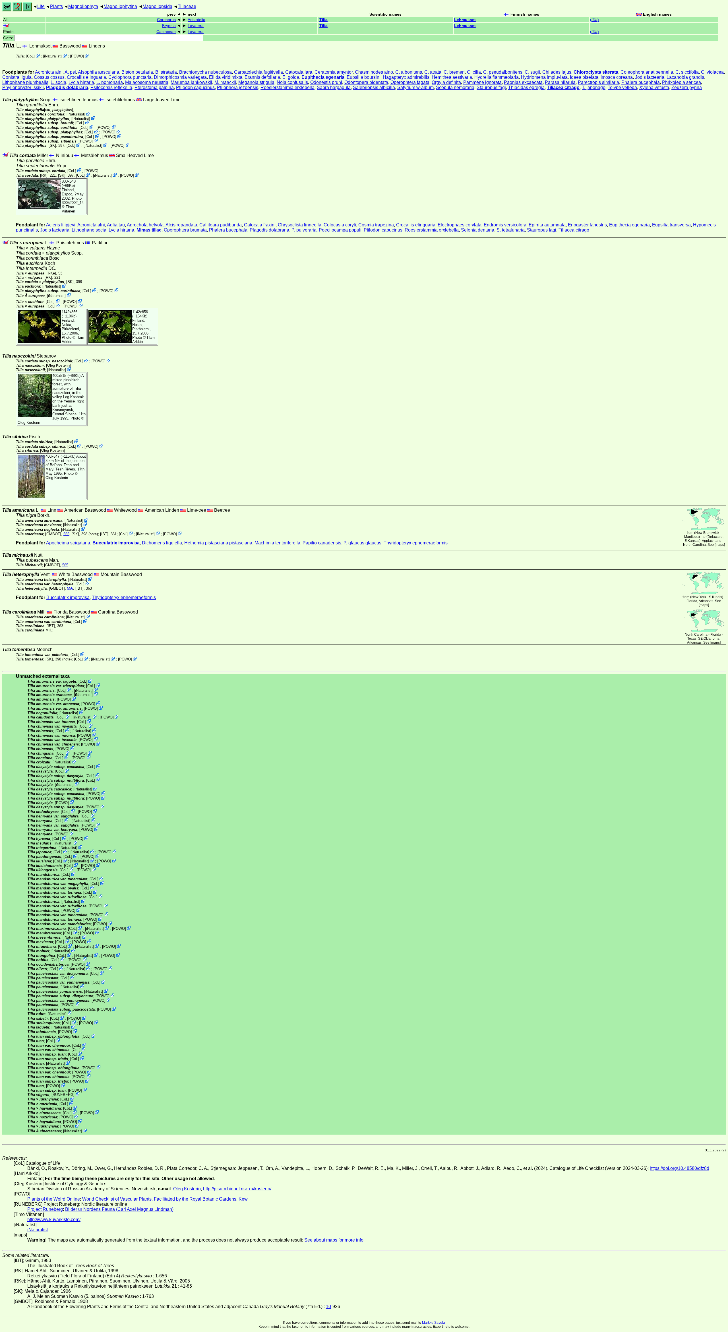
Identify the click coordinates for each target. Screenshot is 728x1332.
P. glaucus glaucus (362, 542)
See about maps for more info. (334, 1240)
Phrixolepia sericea (681, 82)
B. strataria (166, 72)
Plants (56, 6)
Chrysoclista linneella (299, 224)
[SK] (52, 145)
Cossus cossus (49, 77)
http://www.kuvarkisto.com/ (53, 1219)
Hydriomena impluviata (544, 77)
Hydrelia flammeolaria (496, 77)
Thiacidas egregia (526, 87)
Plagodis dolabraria (67, 87)
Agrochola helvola (145, 224)
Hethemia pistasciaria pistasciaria (218, 542)
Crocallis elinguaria (86, 77)
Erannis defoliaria (262, 77)
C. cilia (474, 72)
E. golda (290, 77)
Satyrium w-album (415, 87)
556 (70, 588)
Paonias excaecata (523, 82)
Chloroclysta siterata (596, 72)
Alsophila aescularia (98, 72)
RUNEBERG (63, 1095)
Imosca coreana (617, 77)
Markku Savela (433, 1323)
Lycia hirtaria (81, 82)
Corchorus (166, 20)
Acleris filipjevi (60, 224)
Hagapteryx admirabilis (406, 77)
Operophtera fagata (409, 82)
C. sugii (532, 72)
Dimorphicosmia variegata (180, 77)
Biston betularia (137, 72)
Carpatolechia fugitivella (258, 72)
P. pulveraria (304, 230)
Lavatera (196, 26)
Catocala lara (298, 72)
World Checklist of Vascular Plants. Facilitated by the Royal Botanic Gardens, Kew (165, 1199)
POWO (77, 56)
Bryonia (169, 26)
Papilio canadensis (322, 542)
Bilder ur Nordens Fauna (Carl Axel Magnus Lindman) (119, 1209)
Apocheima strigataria (68, 542)
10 (328, 1306)
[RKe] (51, 273)
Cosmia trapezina (376, 224)
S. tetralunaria (511, 230)
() (594, 20)
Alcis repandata (181, 224)
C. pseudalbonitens (502, 72)
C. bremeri (454, 72)
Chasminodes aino (374, 72)
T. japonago (593, 87)
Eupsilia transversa (671, 224)
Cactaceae (166, 32)
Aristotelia (196, 20)
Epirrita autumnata (547, 224)
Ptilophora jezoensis (237, 87)
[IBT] (104, 534)
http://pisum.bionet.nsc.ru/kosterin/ (237, 1188)
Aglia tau (116, 224)
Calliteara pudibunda (220, 224)
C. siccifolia (687, 72)
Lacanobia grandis (685, 77)
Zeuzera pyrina (686, 87)
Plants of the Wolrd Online (53, 1199)
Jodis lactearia (649, 77)
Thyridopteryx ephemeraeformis (416, 542)
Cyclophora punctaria (130, 77)
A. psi (70, 72)
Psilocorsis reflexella (111, 87)
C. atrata (432, 72)
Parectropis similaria (598, 82)
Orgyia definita (446, 82)
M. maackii (225, 82)
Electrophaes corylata (459, 224)
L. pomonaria (109, 82)
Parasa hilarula (560, 82)
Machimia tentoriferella (277, 542)
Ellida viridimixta (225, 77)
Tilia (323, 20)
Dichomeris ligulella (162, 542)
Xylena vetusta (654, 87)
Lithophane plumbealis (25, 82)
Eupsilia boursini (363, 77)
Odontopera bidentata (366, 82)
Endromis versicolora (505, 224)
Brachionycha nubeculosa (205, 72)
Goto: (8, 38)
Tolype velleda (622, 87)
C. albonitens (408, 72)
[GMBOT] (53, 534)
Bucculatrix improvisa (116, 542)
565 (66, 534)
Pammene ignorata (482, 82)
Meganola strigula (256, 82)
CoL (30, 56)
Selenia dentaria (477, 230)
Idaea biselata (584, 77)
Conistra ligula (17, 77)
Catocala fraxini (260, 224)
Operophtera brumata (185, 230)
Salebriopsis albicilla (374, 87)
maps (719, 545)
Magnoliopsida (157, 6)
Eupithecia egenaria (322, 77)
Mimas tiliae (149, 230)
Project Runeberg (45, 1209)
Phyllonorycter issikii (23, 87)
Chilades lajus (556, 72)
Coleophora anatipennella (647, 72)
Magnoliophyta (83, 6)
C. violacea (712, 72)
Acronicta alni (49, 72)
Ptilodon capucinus (195, 87)
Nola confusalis (292, 82)
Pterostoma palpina (154, 87)
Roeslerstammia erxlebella (287, 87)
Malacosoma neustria (146, 82)
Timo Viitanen (68, 209)
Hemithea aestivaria (452, 77)
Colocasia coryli (340, 224)
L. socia (58, 82)
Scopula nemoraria (455, 87)
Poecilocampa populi (340, 230)
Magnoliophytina (120, 6)
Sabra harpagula (334, 87)
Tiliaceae (187, 6)
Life (41, 6)
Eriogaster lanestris (587, 224)
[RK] (43, 175)
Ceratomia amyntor (334, 72)
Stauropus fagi (491, 87)
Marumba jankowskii (191, 82)
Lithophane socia (89, 230)
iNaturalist (52, 56)
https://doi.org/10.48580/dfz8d (679, 1168)
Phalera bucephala (640, 82)
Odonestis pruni (326, 82)
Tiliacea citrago (563, 87)
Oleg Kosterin (58, 365)
